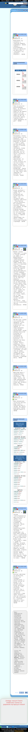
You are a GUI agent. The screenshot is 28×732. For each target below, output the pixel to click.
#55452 (16, 432)
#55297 (17, 486)
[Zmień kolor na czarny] (7, 3)
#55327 (17, 466)
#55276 (16, 441)
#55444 (17, 470)
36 (18, 570)
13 (18, 38)
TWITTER (9, 727)
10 (18, 133)
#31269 (21, 452)
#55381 (18, 477)
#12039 (18, 447)
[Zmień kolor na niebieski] (4, 3)
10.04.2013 (20, 393)
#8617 (16, 452)
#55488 (21, 441)
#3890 (17, 448)
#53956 (22, 500)
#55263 (17, 482)
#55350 (17, 484)
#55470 (20, 434)
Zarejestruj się (18, 0)
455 (24, 10)
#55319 (16, 440)
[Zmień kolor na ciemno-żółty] (5, 3)
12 (18, 397)
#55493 (22, 431)
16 (18, 512)
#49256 (17, 494)
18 (18, 188)
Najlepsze (23, 5)
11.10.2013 (20, 366)
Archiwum (23, 1)
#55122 (17, 480)
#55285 (16, 443)
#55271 (17, 438)
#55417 (23, 429)
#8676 (23, 450)
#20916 (17, 450)
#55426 (16, 431)
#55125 (22, 439)
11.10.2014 (20, 129)
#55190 (20, 443)
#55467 (17, 429)
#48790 (18, 491)
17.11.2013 (20, 313)
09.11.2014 (20, 99)
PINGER (15, 727)
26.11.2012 (20, 566)
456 (26, 10)
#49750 (17, 493)
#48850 (17, 498)
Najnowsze (23, 6)
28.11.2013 (20, 245)
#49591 (17, 496)
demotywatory (23, 728)
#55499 (17, 465)
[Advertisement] (6, 349)
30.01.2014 (20, 183)
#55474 (21, 432)
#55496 (16, 434)
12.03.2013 (20, 508)
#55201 (23, 438)
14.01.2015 (20, 34)
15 (18, 103)
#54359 (17, 500)
